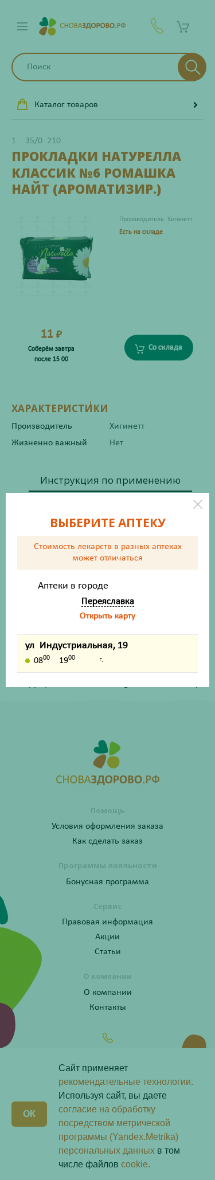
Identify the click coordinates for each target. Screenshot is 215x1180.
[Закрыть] (197, 504)
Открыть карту (107, 616)
